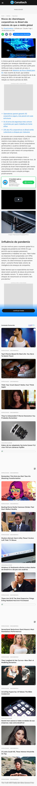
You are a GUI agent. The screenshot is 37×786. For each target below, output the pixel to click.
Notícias (8, 16)
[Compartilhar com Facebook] (6, 34)
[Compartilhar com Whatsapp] (2, 34)
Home (2, 16)
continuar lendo (18, 310)
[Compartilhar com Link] (10, 34)
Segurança (14, 16)
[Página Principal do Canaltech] (18, 3)
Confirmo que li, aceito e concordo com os (19, 37)
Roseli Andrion (8, 28)
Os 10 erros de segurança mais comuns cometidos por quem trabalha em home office (17, 124)
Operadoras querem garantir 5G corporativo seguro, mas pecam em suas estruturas (18, 116)
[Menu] (3, 3)
